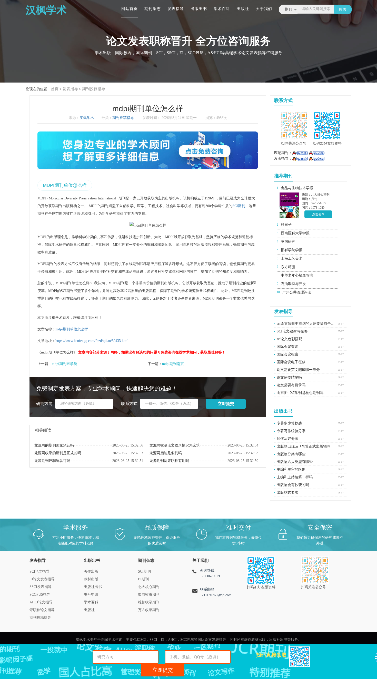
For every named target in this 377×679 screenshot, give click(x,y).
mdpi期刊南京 (173, 364)
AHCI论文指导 (41, 602)
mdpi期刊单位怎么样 (71, 329)
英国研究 (288, 242)
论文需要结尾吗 (289, 377)
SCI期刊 (238, 206)
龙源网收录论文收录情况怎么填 (175, 445)
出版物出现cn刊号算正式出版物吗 (303, 446)
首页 (54, 89)
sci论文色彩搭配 (289, 339)
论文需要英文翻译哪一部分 (298, 370)
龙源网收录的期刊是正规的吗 (57, 453)
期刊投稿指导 (93, 89)
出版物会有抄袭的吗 (293, 485)
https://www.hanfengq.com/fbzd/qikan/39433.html (91, 341)
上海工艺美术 (291, 258)
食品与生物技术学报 (297, 188)
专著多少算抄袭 (289, 423)
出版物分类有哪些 (291, 454)
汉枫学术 (87, 118)
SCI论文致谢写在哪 (292, 331)
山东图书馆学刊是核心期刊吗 (300, 393)
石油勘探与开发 (293, 284)
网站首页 (129, 9)
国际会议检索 (287, 354)
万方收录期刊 (149, 610)
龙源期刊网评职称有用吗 (169, 461)
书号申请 (91, 594)
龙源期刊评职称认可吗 (52, 461)
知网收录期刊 (149, 594)
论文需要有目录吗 (291, 385)
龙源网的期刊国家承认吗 (54, 445)
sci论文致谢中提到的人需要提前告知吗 (306, 324)
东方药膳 (288, 267)
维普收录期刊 (149, 602)
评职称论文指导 (42, 610)
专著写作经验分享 (291, 431)
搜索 (343, 10)
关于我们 (264, 9)
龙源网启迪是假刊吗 (166, 453)
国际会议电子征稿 (291, 362)
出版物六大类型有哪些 (295, 462)
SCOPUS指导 (39, 594)
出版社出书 (93, 587)
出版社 (243, 9)
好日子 (286, 225)
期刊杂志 (152, 9)
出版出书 (199, 9)
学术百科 (222, 9)
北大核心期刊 (149, 587)
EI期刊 (143, 579)
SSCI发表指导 (40, 587)
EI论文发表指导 (42, 579)
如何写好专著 (287, 439)
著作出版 (91, 571)
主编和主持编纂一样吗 (295, 477)
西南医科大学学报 (295, 233)
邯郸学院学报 (291, 250)
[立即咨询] (300, 153)
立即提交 (162, 670)
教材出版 (91, 579)
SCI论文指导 (39, 571)
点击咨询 (318, 214)
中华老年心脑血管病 (297, 275)
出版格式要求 (287, 492)
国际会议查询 (287, 347)
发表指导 (175, 9)
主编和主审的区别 (291, 469)
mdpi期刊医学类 (64, 364)
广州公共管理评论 (296, 292)
